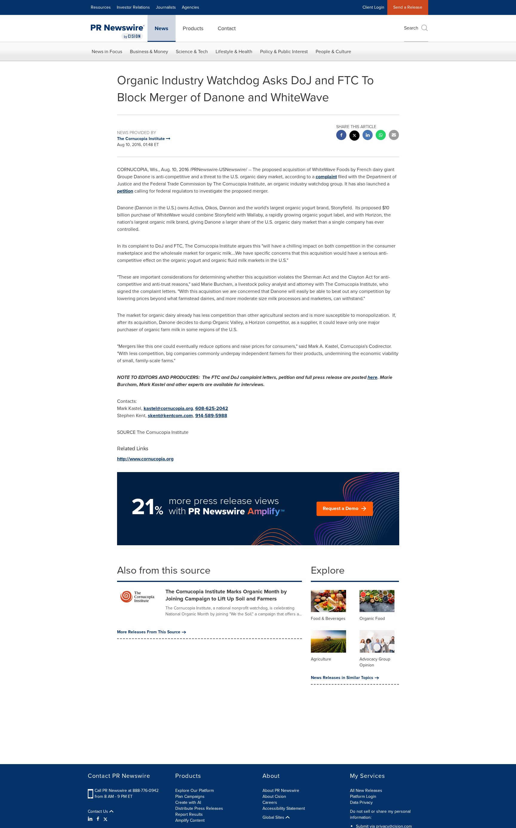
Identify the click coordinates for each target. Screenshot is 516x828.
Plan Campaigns (190, 796)
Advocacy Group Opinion (375, 662)
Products (193, 28)
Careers (269, 802)
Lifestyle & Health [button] (234, 51)
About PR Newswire (280, 790)
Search (411, 27)
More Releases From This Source (148, 632)
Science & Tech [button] (192, 51)
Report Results (189, 814)
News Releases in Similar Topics (342, 678)
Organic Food (372, 618)
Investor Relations (133, 7)
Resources (101, 7)
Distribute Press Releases (199, 808)
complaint (326, 176)
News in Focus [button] (107, 51)
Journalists (166, 7)
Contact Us (98, 812)
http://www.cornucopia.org (145, 458)
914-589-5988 (211, 415)
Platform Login (363, 796)
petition (125, 191)
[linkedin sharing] (368, 136)
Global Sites (273, 818)
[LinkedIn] (91, 819)
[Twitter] (105, 819)
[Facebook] (98, 819)
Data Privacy (361, 802)
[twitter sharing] (354, 136)
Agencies (190, 7)
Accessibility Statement (283, 808)
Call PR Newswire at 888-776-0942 (127, 790)
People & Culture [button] (333, 51)
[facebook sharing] (341, 136)
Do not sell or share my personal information (380, 814)
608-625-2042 (211, 408)
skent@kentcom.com (170, 415)
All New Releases (366, 790)
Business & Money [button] (149, 51)
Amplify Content (190, 820)
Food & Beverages (328, 618)
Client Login (373, 7)
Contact (227, 28)
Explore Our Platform (194, 790)
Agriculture (321, 659)
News (161, 28)
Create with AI (188, 802)
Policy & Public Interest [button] (284, 51)
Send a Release (407, 7)
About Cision (274, 796)
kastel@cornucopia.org (168, 408)
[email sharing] (394, 136)
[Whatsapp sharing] (381, 136)
